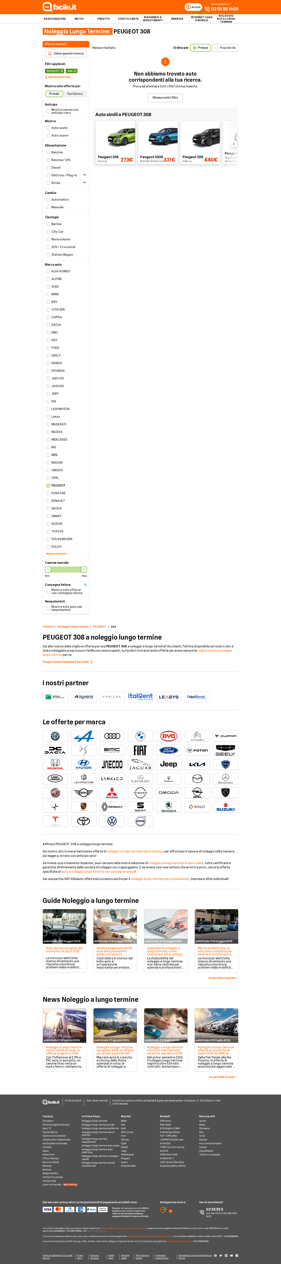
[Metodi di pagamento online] (75, 1209)
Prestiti (103, 18)
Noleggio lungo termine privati (98, 1124)
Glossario (204, 1128)
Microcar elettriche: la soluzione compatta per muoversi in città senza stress (215, 952)
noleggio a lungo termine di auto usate (176, 863)
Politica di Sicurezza (94, 1256)
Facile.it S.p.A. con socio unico (179, 1241)
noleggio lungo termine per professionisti (160, 879)
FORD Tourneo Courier (172, 1147)
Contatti (47, 1147)
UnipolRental (206, 1150)
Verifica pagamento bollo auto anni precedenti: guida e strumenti (114, 951)
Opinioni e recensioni (54, 1135)
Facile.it (48, 626)
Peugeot (125, 1158)
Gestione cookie (125, 1256)
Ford (123, 1135)
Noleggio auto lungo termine (226, 18)
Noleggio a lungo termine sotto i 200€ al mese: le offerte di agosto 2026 (64, 1050)
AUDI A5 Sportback (170, 1132)
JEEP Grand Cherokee (172, 1162)
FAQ (201, 1132)
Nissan (124, 1147)
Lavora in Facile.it (60, 1184)
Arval (202, 1135)
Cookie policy (111, 1256)
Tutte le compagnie (209, 1154)
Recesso (47, 1165)
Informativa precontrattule (161, 1256)
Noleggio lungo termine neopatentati (94, 1140)
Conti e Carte (128, 18)
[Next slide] (234, 144)
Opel (123, 1143)
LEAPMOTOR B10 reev (171, 1139)
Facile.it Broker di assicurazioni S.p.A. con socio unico (123, 1228)
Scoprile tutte (128, 1165)
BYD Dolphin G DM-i (170, 1128)
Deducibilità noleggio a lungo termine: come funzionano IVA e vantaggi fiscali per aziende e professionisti (165, 954)
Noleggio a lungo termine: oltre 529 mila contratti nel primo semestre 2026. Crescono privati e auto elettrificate (165, 1053)
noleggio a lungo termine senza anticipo (135, 851)
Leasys (203, 1147)
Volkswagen (127, 1154)
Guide (202, 1120)
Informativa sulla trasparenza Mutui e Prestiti (195, 1256)
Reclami (47, 1169)
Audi (123, 1128)
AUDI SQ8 (165, 1143)
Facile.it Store (50, 1132)
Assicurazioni (55, 18)
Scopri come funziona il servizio (66, 662)
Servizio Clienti (51, 1162)
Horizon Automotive (210, 1143)
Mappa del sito (50, 1173)
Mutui (79, 18)
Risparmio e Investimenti (153, 19)
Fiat (123, 1124)
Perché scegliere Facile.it (56, 1124)
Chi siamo (48, 1120)
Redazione (48, 1154)
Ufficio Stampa (51, 1158)
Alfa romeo (127, 1132)
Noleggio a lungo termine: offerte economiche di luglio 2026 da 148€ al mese (216, 1051)
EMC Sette (165, 1124)
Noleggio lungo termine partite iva (100, 1128)
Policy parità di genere (142, 1256)
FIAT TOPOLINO (168, 1135)
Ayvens (203, 1139)
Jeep (123, 1150)
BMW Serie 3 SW (168, 1154)
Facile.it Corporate (53, 1177)
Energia (177, 18)
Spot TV (47, 1128)
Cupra (124, 1162)
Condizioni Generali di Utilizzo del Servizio (58, 1256)
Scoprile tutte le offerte (172, 1165)
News (46, 1150)
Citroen (125, 1139)
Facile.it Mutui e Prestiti (55, 1143)
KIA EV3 (164, 1150)
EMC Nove (165, 1120)
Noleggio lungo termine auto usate (100, 1145)
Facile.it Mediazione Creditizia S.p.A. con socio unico (149, 1236)
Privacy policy (80, 1256)
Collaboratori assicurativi (56, 1139)
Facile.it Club (49, 1180)
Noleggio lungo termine (73, 626)
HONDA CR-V (167, 1158)
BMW (124, 1120)
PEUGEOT (99, 626)
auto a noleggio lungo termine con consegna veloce (98, 871)
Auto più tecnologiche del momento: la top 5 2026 (64, 949)
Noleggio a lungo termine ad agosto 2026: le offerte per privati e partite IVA (115, 1050)
